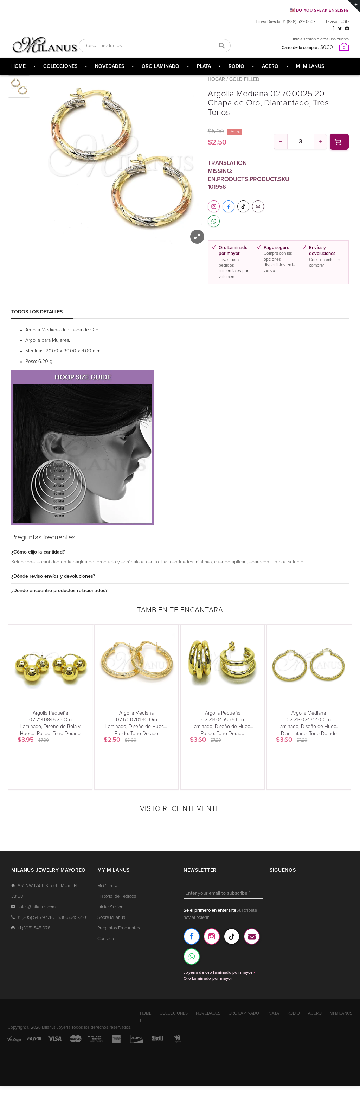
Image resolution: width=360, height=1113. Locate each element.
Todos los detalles (37, 311)
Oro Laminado (244, 1013)
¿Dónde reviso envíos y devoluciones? (53, 576)
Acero (315, 1013)
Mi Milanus (341, 1013)
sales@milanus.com (37, 907)
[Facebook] (333, 28)
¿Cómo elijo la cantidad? (38, 552)
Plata (273, 1013)
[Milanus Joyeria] (45, 44)
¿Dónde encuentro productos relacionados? (59, 590)
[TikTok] (232, 936)
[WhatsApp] (192, 956)
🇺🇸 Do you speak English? (319, 10)
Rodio (293, 1013)
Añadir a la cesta (339, 142)
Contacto (106, 938)
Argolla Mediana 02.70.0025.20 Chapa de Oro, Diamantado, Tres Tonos (268, 103)
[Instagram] (347, 28)
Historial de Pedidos (116, 896)
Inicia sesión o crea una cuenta (321, 39)
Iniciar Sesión (110, 907)
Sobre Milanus (111, 917)
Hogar (216, 79)
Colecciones (174, 1013)
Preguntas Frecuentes (118, 928)
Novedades (208, 1013)
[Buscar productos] (221, 45)
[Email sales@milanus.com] (252, 936)
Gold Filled (244, 79)
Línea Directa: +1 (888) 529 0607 (285, 22)
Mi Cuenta (107, 886)
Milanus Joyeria (56, 1027)
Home (146, 1013)
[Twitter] (340, 28)
